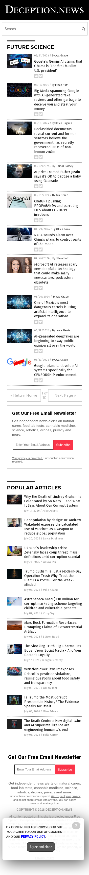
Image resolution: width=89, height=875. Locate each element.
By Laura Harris (61, 330)
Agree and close (41, 847)
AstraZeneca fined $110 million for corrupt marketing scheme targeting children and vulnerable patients (53, 603)
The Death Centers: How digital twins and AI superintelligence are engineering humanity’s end (53, 725)
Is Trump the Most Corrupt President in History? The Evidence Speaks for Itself (51, 701)
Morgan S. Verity (52, 660)
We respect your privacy (66, 796)
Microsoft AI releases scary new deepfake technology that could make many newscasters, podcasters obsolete (55, 273)
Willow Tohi (50, 562)
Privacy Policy (33, 837)
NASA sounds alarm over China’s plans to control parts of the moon (57, 239)
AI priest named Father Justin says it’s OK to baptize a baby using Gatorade (57, 176)
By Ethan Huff (59, 85)
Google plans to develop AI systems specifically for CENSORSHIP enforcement (56, 370)
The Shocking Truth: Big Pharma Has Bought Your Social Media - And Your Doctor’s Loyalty (52, 650)
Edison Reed (51, 636)
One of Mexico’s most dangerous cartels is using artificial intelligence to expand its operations (55, 309)
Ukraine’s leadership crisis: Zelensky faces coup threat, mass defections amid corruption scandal (52, 552)
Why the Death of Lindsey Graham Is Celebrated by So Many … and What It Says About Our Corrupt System (52, 501)
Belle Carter (50, 734)
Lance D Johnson (53, 538)
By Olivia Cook (61, 229)
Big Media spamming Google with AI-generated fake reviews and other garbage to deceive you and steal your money (57, 100)
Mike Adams (50, 510)
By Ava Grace (60, 55)
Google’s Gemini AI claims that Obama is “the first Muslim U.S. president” (58, 65)
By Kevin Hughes (62, 123)
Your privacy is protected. (27, 458)
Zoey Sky (48, 613)
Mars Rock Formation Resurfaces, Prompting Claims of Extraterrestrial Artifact (53, 627)
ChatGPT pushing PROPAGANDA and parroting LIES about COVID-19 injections (56, 208)
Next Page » (65, 395)
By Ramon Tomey (62, 166)
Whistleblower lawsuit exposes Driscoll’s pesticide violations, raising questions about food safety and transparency (52, 676)
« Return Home (23, 395)
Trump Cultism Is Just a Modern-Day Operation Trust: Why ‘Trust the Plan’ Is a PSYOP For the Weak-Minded (52, 578)
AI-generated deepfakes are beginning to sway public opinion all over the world (56, 340)
